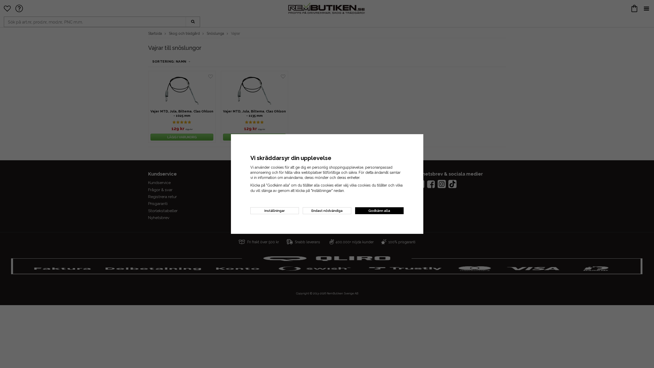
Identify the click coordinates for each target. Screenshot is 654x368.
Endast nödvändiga (327, 211)
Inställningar (274, 211)
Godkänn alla (379, 211)
